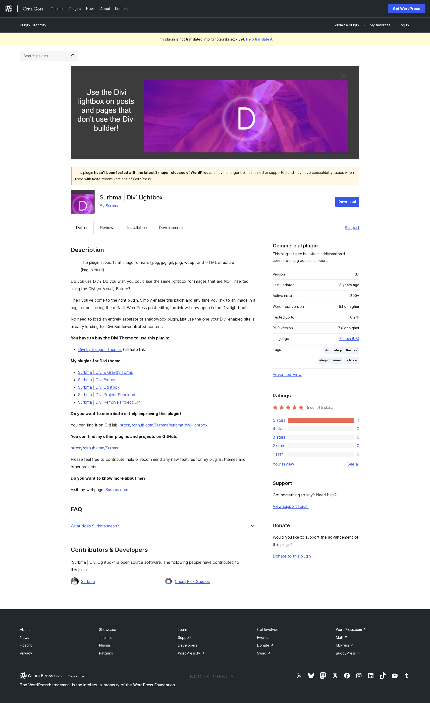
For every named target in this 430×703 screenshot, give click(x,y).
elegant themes (345, 350)
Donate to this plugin (292, 556)
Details (82, 227)
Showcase (107, 629)
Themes (105, 637)
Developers (187, 645)
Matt (342, 637)
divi (327, 350)
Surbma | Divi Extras (96, 379)
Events (262, 637)
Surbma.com (117, 489)
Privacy (26, 653)
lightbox (351, 360)
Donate (265, 645)
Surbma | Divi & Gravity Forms (105, 372)
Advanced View (287, 374)
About (25, 629)
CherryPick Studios (192, 581)
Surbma (112, 205)
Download (347, 201)
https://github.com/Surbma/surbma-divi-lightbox (164, 424)
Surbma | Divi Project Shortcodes (109, 394)
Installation (137, 227)
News (24, 637)
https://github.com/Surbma (95, 447)
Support (352, 227)
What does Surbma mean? (95, 526)
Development (171, 227)
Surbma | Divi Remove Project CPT (110, 402)
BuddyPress (348, 653)
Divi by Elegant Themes (100, 349)
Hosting (26, 645)
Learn (182, 629)
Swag (263, 653)
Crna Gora (75, 676)
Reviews (107, 227)
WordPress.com (351, 629)
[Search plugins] (73, 56)
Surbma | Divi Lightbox (99, 387)
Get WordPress (406, 8)
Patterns (106, 653)
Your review (283, 464)
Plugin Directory (33, 25)
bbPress (345, 645)
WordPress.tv (191, 653)
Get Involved (267, 629)
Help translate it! (259, 39)
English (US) (349, 338)
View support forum (291, 506)
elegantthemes (330, 360)
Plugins (105, 645)
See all (353, 464)
